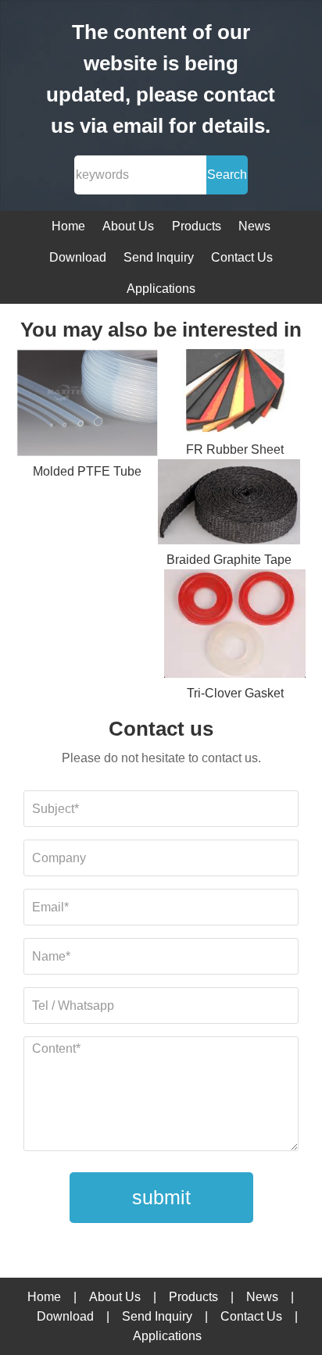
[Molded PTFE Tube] (87, 405)
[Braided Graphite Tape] (229, 504)
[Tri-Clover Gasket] (235, 626)
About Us (128, 226)
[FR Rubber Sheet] (235, 394)
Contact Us (242, 257)
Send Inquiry (158, 257)
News (254, 226)
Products (196, 226)
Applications (161, 288)
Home (68, 226)
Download (77, 257)
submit (161, 1197)
